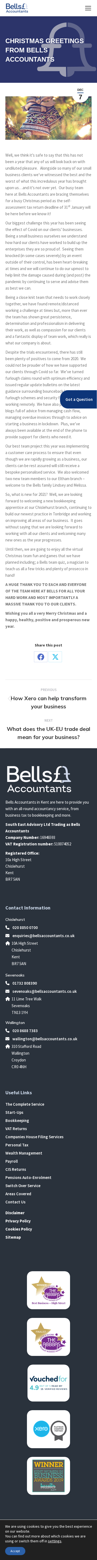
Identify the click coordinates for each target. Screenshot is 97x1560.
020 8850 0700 (25, 927)
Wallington (15, 1022)
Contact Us (15, 1201)
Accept (15, 1551)
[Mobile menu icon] (88, 8)
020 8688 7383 (25, 1030)
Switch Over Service (22, 1185)
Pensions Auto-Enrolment (28, 1177)
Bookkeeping (17, 1120)
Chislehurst (15, 919)
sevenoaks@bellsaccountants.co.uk (44, 991)
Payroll (11, 1161)
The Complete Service (24, 1104)
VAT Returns (16, 1128)
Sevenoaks (15, 975)
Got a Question (79, 399)
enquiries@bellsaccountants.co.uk (43, 935)
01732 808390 (24, 983)
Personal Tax (16, 1144)
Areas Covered (18, 1193)
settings (54, 1541)
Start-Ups (14, 1112)
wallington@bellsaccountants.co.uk (44, 1038)
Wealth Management (23, 1153)
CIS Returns (15, 1169)
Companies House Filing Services (34, 1136)
